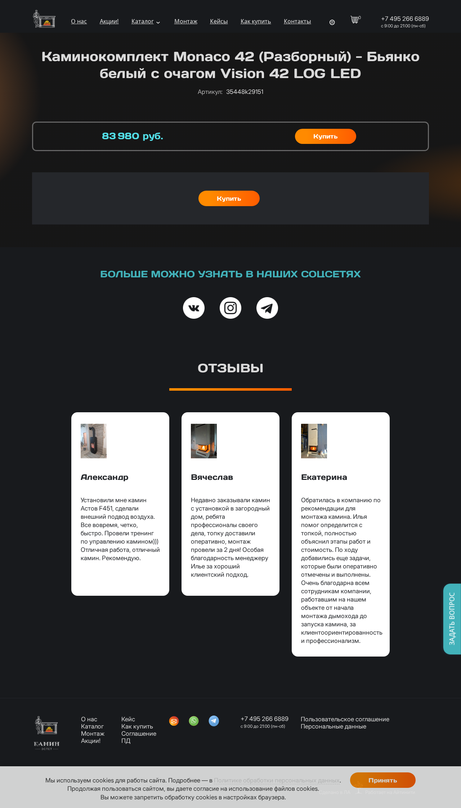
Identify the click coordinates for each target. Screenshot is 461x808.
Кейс (128, 719)
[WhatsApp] (193, 722)
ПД (125, 740)
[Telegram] (214, 722)
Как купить (256, 21)
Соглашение (138, 733)
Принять (382, 780)
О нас (79, 21)
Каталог (142, 21)
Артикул (210, 91)
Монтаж (185, 21)
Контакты (297, 21)
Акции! (109, 21)
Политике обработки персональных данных (277, 780)
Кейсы (219, 21)
